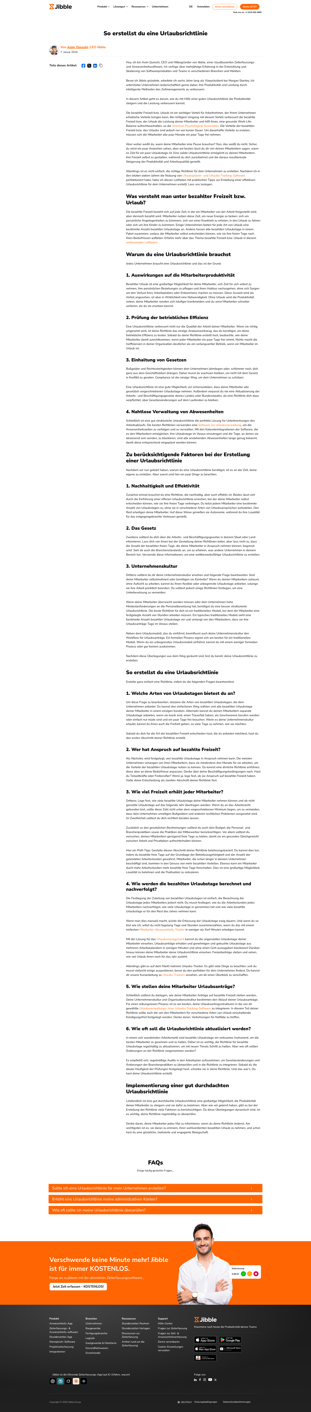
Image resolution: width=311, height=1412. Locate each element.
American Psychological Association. (195, 126)
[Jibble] (60, 6)
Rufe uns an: (247, 12)
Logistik (90, 1338)
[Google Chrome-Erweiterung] (205, 1357)
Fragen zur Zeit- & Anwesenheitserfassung (172, 1335)
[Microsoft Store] (230, 1348)
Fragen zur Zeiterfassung (172, 1328)
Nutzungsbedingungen (205, 1401)
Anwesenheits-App (60, 1323)
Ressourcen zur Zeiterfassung (131, 1335)
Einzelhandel (93, 1353)
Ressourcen (138, 6)
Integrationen (57, 1351)
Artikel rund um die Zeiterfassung (133, 1343)
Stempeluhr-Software (62, 1342)
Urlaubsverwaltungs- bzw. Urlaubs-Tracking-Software (175, 1008)
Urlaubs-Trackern (173, 975)
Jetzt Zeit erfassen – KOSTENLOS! (78, 1286)
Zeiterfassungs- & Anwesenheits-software (63, 1330)
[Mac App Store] (205, 1348)
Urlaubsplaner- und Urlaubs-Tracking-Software (214, 175)
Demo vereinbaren (225, 6)
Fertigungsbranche (96, 1333)
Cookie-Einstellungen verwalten (170, 1348)
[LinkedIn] (195, 1380)
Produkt (102, 6)
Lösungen (119, 6)
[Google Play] (230, 1339)
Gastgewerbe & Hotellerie (101, 1343)
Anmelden (203, 6)
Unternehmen (160, 6)
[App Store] (205, 1339)
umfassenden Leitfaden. (142, 242)
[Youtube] (210, 1380)
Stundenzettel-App (60, 1337)
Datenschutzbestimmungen (237, 1401)
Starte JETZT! (250, 6)
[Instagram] (204, 1380)
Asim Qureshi (77, 47)
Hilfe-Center (165, 1323)
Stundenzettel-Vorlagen (136, 1328)
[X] (215, 1380)
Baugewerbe (93, 1328)
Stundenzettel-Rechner (135, 1323)
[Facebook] (200, 1380)
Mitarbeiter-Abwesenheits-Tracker (162, 930)
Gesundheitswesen (97, 1348)
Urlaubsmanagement (170, 939)
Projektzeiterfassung (61, 1347)
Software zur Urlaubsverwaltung (219, 425)
